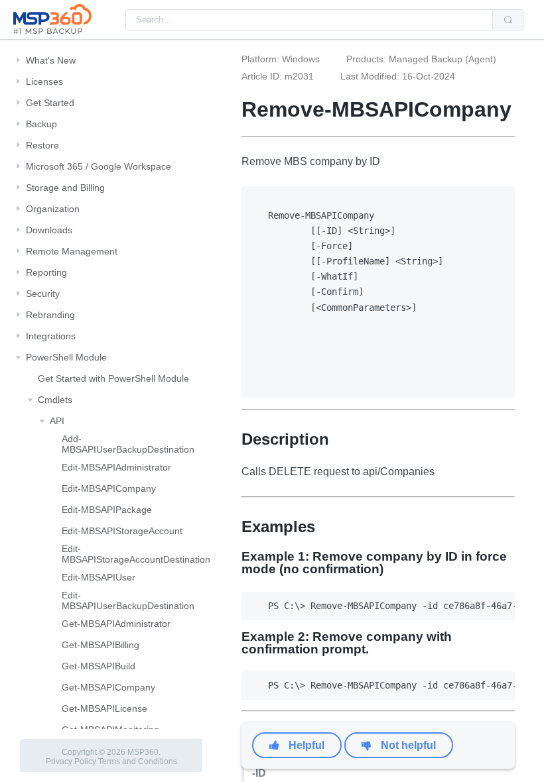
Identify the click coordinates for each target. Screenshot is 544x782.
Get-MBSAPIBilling (100, 645)
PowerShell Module (66, 357)
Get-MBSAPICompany (108, 687)
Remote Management (71, 251)
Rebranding (50, 314)
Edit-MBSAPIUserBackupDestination (128, 600)
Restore (42, 145)
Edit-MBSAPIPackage (107, 509)
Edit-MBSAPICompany (109, 488)
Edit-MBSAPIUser (98, 577)
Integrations (51, 336)
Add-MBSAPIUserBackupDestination (128, 444)
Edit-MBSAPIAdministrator (116, 467)
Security (43, 293)
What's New (51, 60)
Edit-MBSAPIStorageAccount (122, 531)
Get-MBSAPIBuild (98, 666)
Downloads (49, 230)
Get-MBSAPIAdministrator (116, 623)
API (57, 421)
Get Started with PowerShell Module (113, 378)
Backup (41, 124)
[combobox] (309, 19)
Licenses (44, 81)
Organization (53, 208)
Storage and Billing (65, 187)
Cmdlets (55, 399)
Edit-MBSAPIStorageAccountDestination (136, 554)
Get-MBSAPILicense (104, 708)
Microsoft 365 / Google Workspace (98, 166)
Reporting (46, 272)
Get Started (50, 102)
